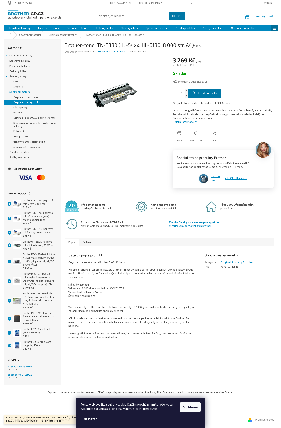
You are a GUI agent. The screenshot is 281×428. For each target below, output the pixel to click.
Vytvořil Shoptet (264, 420)
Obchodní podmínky (151, 3)
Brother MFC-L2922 (20, 374)
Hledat (177, 16)
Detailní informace (183, 122)
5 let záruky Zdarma (20, 366)
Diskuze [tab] (87, 242)
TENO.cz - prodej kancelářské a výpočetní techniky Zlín (129, 392)
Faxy (16, 82)
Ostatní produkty (19, 152)
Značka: (137, 52)
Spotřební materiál (20, 92)
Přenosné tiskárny (20, 66)
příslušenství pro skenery (28, 147)
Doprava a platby (120, 3)
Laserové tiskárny (19, 61)
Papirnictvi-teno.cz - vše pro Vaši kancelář (72, 392)
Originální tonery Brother (27, 102)
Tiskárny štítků (18, 71)
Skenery (18, 87)
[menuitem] (19, 28)
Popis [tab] (71, 242)
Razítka (17, 113)
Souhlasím (190, 407)
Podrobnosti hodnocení (111, 52)
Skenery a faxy (17, 76)
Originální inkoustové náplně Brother (34, 118)
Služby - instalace (19, 157)
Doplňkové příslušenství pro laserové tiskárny (35, 124)
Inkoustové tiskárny (20, 56)
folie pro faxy (21, 137)
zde (154, 409)
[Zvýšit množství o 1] (186, 91)
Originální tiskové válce (26, 97)
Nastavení (91, 419)
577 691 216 (215, 178)
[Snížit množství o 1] (186, 95)
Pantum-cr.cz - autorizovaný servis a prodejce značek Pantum (198, 392)
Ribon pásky (20, 107)
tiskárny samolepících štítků (29, 142)
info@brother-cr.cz (236, 178)
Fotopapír (19, 131)
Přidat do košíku (207, 93)
